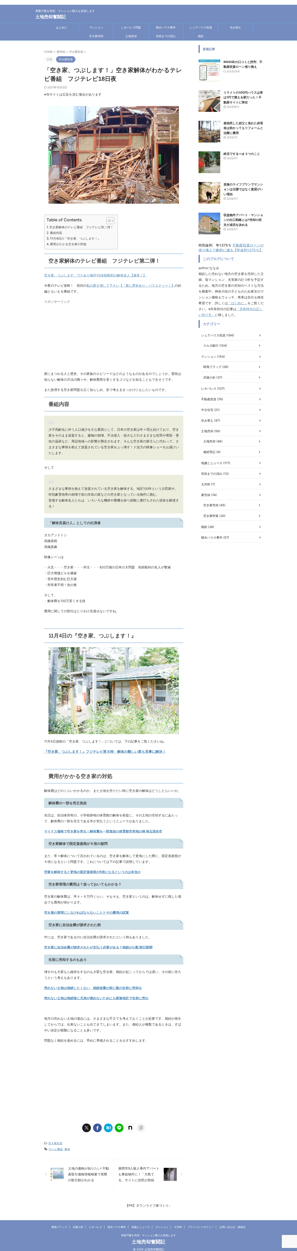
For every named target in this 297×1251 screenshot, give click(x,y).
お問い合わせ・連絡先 (232, 1227)
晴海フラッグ (59, 1227)
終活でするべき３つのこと (242, 154)
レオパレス (95, 1227)
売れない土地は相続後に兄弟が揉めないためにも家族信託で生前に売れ (96, 998)
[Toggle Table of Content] (108, 220)
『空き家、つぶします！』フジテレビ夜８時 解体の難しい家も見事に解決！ (105, 751)
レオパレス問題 (131, 27)
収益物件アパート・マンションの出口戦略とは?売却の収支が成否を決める (243, 220)
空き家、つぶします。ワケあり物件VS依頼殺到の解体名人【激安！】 (95, 275)
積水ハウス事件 (166, 27)
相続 (201, 36)
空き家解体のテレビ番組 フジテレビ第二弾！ (81, 227)
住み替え (235, 27)
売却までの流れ (166, 36)
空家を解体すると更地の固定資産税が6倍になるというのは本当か (92, 872)
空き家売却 (96, 36)
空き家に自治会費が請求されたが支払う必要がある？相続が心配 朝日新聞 (98, 947)
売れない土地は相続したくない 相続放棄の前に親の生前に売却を (93, 988)
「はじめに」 (237, 303)
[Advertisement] (113, 336)
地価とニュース (141, 1227)
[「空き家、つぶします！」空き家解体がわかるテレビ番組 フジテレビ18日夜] (108, 1128)
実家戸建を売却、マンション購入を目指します (148, 1235)
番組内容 (56, 233)
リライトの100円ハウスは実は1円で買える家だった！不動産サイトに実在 (243, 97)
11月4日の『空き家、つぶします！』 (75, 238)
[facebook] (97, 1128)
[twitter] (86, 1128)
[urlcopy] (141, 1128)
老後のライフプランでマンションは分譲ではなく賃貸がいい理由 (243, 189)
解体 (67, 1149)
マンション (96, 27)
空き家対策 (55, 1143)
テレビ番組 (56, 1149)
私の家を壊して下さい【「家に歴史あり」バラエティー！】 (131, 285)
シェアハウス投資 (200, 27)
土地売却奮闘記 (50, 16)
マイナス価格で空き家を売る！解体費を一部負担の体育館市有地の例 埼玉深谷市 (103, 831)
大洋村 (178, 1227)
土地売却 (131, 36)
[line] (119, 1128)
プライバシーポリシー (201, 1227)
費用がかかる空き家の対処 (68, 244)
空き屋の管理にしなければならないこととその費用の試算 (86, 912)
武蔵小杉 (78, 1227)
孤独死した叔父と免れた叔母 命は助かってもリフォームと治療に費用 (245, 128)
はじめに (61, 27)
